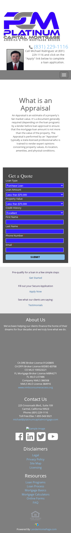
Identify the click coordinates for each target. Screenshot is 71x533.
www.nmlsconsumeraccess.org (35, 387)
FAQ (35, 502)
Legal (35, 455)
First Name (13, 217)
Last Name (13, 226)
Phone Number (15, 235)
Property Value (14, 198)
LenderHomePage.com (44, 529)
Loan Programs (35, 482)
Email (10, 244)
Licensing (36, 467)
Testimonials (35, 305)
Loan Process (35, 486)
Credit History (13, 208)
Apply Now (35, 291)
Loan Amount (13, 189)
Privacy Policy (35, 459)
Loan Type (11, 180)
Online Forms (35, 498)
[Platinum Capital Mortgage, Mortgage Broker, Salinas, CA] (35, 347)
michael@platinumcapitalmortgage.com (35, 419)
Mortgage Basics (35, 490)
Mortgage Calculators (35, 494)
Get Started (35, 277)
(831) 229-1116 (51, 46)
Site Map (35, 463)
